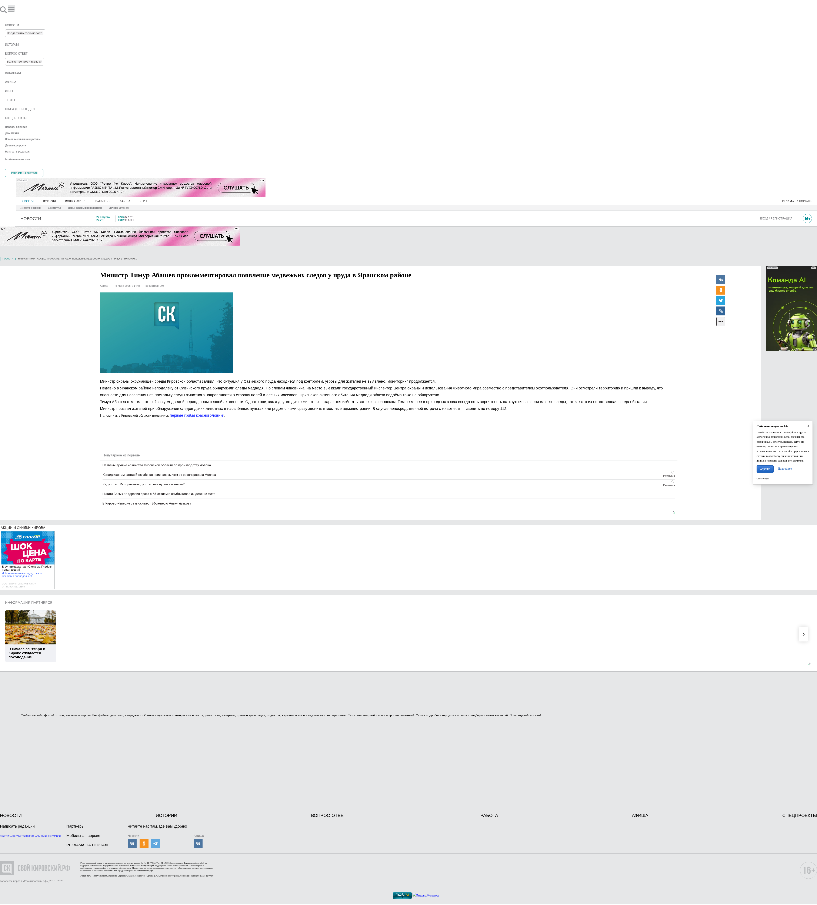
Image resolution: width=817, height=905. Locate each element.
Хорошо (765, 468)
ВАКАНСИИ (102, 201)
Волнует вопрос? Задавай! (24, 61)
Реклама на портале (24, 172)
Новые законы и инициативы (85, 207)
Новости (8, 259)
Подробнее (785, 468)
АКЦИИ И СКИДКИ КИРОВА (23, 528)
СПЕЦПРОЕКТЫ (799, 815)
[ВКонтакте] (720, 279)
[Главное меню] (11, 8)
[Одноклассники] (720, 290)
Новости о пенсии (30, 207)
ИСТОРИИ (49, 201)
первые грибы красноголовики (197, 415)
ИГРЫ (143, 201)
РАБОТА (489, 815)
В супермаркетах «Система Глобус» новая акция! (27, 568)
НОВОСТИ (27, 201)
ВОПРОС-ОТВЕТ (75, 201)
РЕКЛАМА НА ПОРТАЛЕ (796, 201)
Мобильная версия (83, 836)
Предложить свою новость (25, 33)
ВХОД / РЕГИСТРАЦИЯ (776, 218)
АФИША (125, 201)
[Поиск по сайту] (4, 9)
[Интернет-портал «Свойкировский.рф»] (15, 9)
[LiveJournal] (720, 310)
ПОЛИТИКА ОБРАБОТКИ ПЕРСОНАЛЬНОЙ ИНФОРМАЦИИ (30, 836)
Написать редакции (17, 826)
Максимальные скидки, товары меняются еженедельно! (22, 575)
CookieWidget (763, 479)
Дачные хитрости (119, 207)
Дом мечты (54, 207)
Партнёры (75, 826)
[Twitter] (720, 300)
